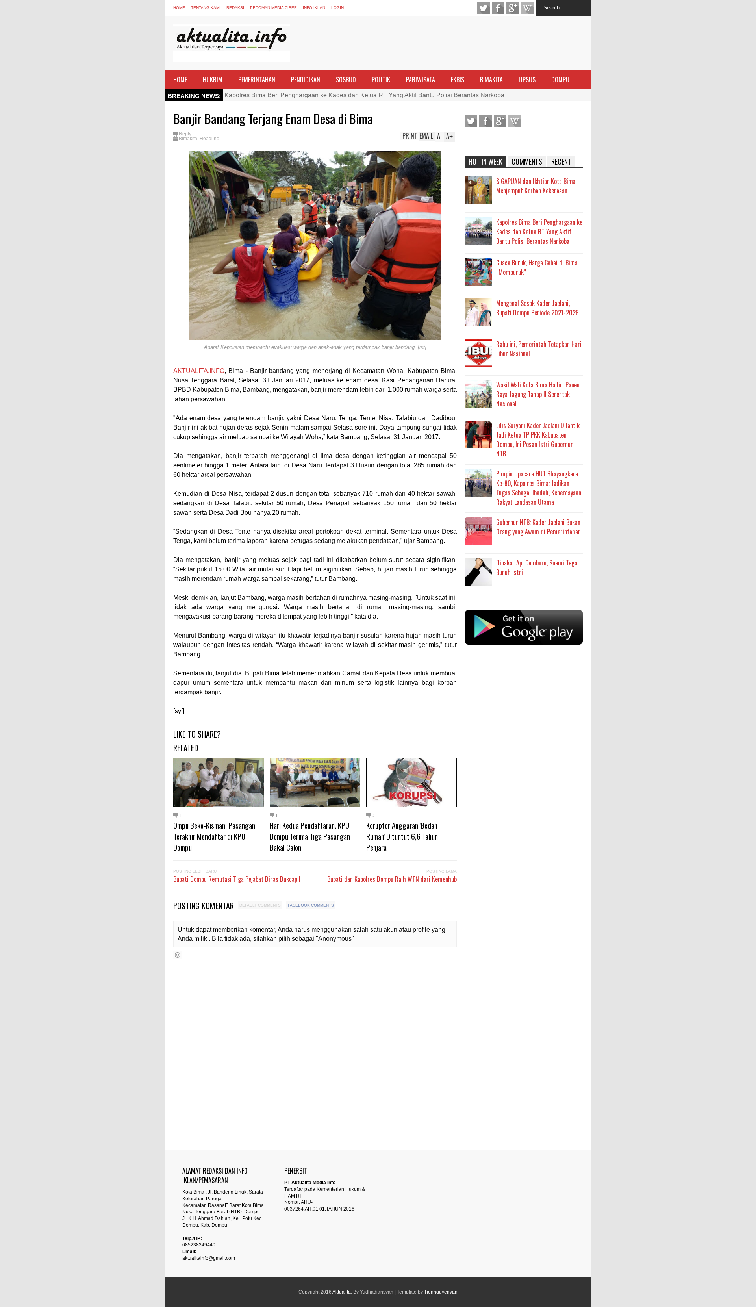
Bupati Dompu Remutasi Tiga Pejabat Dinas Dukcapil (236, 879)
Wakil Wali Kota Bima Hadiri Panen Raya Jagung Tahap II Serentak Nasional (538, 394)
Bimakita (188, 138)
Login (337, 8)
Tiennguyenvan (441, 1292)
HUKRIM (212, 79)
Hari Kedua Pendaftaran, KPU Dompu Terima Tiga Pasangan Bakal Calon (310, 836)
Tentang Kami (205, 8)
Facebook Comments (311, 905)
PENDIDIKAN (305, 79)
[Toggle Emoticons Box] (177, 955)
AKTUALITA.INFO (198, 370)
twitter (483, 8)
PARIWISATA (420, 79)
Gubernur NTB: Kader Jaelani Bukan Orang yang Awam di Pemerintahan (538, 526)
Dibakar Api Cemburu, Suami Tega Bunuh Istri (536, 567)
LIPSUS (527, 79)
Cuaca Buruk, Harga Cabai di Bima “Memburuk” (537, 267)
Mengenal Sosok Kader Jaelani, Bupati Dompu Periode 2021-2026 (537, 307)
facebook (498, 8)
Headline (209, 138)
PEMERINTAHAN (256, 79)
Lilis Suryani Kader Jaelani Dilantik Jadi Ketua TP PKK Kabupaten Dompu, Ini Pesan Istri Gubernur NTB (538, 439)
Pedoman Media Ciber (273, 8)
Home (179, 8)
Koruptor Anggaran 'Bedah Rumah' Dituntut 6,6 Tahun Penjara (402, 836)
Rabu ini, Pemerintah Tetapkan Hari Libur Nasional (539, 348)
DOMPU (560, 79)
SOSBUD (346, 79)
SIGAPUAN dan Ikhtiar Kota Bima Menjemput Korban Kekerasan (536, 185)
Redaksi (235, 8)
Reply (185, 134)
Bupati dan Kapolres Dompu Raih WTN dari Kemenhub (392, 879)
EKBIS (457, 79)
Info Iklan (314, 8)
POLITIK (381, 79)
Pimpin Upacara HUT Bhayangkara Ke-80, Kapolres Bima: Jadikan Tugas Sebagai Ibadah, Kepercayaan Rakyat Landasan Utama (538, 488)
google (512, 8)
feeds (527, 8)
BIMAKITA (491, 79)
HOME (180, 79)
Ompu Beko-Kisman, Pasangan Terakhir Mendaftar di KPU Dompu (214, 836)
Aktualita (341, 1292)
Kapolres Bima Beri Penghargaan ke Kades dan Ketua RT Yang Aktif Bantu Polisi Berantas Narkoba (364, 95)
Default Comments (260, 905)
